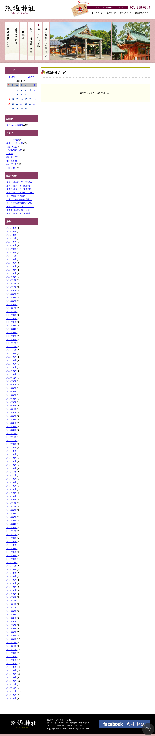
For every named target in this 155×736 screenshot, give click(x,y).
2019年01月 (11, 406)
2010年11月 (11, 688)
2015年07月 (11, 517)
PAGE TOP (148, 729)
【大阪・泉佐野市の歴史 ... (19, 199)
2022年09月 (11, 315)
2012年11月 (11, 604)
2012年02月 (11, 635)
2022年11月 (11, 311)
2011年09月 (11, 653)
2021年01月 (11, 374)
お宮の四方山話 (13, 150)
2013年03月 (11, 590)
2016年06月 (11, 486)
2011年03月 (11, 674)
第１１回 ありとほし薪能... (20, 192)
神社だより (11, 164)
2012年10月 (11, 607)
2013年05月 (11, 583)
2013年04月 (11, 587)
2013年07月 (11, 576)
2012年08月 (11, 614)
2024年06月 (11, 263)
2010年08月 (11, 698)
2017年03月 (11, 461)
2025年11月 (11, 238)
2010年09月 (11, 695)
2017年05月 (11, 454)
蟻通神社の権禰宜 (14, 125)
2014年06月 (11, 548)
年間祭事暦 (11, 160)
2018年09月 (11, 412)
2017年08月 (11, 447)
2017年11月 (11, 437)
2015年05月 (11, 520)
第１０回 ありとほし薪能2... (19, 213)
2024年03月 (11, 273)
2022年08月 (11, 318)
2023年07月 (11, 297)
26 (34, 104)
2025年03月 (11, 249)
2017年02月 (11, 465)
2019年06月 (11, 395)
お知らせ (10, 167)
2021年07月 (11, 360)
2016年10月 (11, 475)
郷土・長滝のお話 (14, 143)
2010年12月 (11, 684)
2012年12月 (11, 601)
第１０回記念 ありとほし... (20, 206)
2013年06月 (11, 580)
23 (21, 104)
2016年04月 (11, 493)
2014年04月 (11, 555)
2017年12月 (11, 433)
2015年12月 (11, 503)
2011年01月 (11, 681)
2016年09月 (11, 479)
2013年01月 (11, 597)
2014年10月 (11, 534)
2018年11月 (11, 409)
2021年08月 (11, 357)
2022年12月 (11, 308)
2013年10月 (11, 566)
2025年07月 (11, 242)
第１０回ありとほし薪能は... (20, 210)
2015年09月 (11, 510)
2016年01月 (11, 500)
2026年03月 (11, 231)
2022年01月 (11, 339)
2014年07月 (11, 545)
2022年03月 (11, 332)
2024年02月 (11, 277)
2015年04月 (11, 524)
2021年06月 (11, 364)
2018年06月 (11, 423)
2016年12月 (11, 472)
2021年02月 (11, 371)
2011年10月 (11, 649)
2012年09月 (11, 611)
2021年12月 (11, 343)
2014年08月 (11, 541)
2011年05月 (11, 667)
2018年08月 (11, 416)
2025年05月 (11, 245)
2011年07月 (11, 660)
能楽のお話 (11, 146)
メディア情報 (12, 139)
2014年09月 (11, 538)
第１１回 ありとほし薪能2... (19, 185)
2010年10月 (11, 691)
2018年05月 (11, 426)
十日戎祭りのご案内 (15, 196)
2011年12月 (11, 642)
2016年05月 (11, 489)
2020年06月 (11, 381)
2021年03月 (11, 367)
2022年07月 (11, 322)
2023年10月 (11, 287)
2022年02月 (11, 336)
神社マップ (11, 157)
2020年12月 (11, 378)
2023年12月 (11, 280)
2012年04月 (11, 628)
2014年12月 (11, 531)
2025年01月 (11, 252)
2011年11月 (11, 646)
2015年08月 (11, 513)
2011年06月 (11, 663)
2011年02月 (11, 677)
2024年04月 (11, 270)
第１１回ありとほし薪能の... (20, 182)
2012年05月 (11, 625)
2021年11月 (11, 346)
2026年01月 (11, 235)
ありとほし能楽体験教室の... (20, 203)
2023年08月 (11, 294)
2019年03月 (11, 402)
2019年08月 (11, 388)
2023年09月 (11, 290)
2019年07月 (11, 391)
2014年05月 (11, 552)
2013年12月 (11, 562)
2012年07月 (11, 618)
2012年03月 (11, 632)
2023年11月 (11, 284)
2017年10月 (11, 440)
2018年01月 (11, 430)
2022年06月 (11, 325)
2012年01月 (11, 639)
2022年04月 (11, 329)
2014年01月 (11, 559)
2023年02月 (11, 301)
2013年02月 (11, 594)
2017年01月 (11, 468)
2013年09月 (11, 569)
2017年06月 (11, 451)
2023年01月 (11, 304)
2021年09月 (11, 353)
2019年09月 (11, 384)
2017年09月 (11, 444)
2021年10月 (11, 350)
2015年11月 (11, 506)
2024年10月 (11, 256)
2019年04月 (11, 399)
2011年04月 (11, 670)
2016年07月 (11, 482)
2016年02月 (11, 496)
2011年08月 (11, 656)
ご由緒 (9, 153)
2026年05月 (11, 228)
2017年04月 (11, 458)
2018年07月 (11, 419)
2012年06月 (11, 622)
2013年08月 (11, 573)
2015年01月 (11, 527)
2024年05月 (11, 266)
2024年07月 (11, 259)
